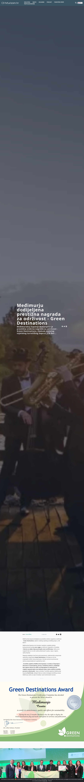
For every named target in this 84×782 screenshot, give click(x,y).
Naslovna (27, 2)
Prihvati (50, 780)
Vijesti (34, 2)
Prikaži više (44, 780)
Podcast (49, 2)
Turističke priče (59, 2)
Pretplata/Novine (29, 4)
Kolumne (41, 2)
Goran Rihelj (28, 634)
